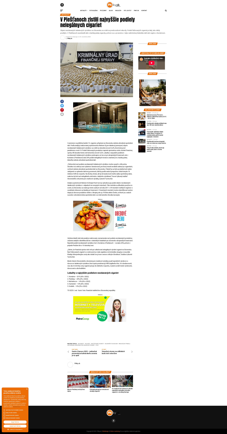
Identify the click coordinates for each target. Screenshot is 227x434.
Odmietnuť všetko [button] (15, 426)
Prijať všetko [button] (15, 422)
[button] (15, 429)
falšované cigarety (98, 343)
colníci (88, 343)
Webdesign (105, 431)
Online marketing (115, 431)
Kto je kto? (127, 10)
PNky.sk (136, 10)
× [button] (26, 389)
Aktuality (83, 10)
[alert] (15, 410)
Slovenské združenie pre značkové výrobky (81, 345)
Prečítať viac (16, 406)
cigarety (81, 343)
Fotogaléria (93, 10)
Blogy (111, 10)
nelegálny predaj (124, 343)
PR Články (103, 10)
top (97, 345)
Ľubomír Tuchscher (112, 343)
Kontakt (144, 10)
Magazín (118, 10)
